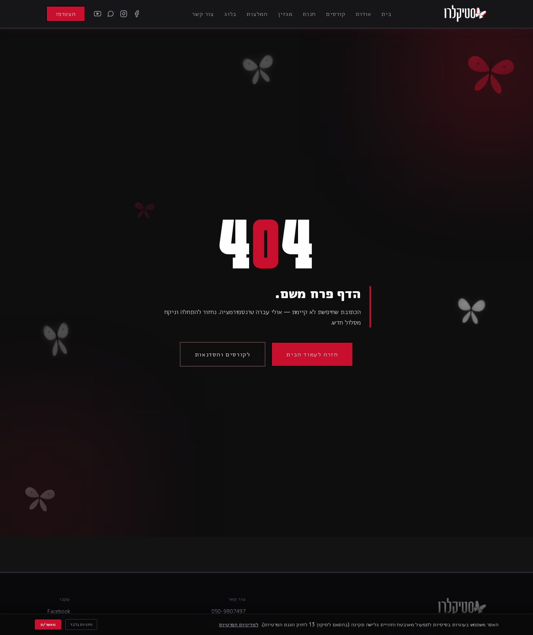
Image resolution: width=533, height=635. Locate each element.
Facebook (58, 611)
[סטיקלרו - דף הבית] (465, 14)
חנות (309, 14)
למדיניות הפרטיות (238, 624)
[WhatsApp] (110, 13)
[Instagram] (123, 13)
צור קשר (203, 14)
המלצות (257, 14)
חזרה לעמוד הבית (312, 354)
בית (386, 14)
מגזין (285, 14)
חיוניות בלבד (81, 624)
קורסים (336, 14)
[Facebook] (136, 13)
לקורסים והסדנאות (223, 354)
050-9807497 (228, 611)
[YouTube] (97, 13)
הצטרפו (65, 14)
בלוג (230, 14)
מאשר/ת (48, 624)
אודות (363, 14)
